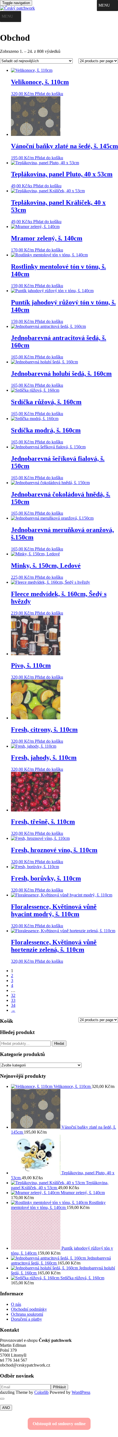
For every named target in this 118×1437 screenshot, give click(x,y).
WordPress (81, 1392)
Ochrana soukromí (27, 1314)
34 (13, 1005)
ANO (6, 1408)
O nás (16, 1304)
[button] (104, 5)
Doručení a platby (26, 1319)
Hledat (59, 1043)
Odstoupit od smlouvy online (59, 1423)
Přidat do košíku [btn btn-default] (49, 93)
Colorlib (41, 1392)
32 (13, 995)
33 (13, 1000)
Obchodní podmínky (29, 1309)
